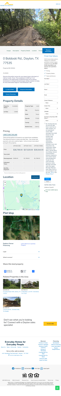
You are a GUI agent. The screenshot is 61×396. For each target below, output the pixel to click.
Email (45, 95)
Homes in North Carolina (43, 346)
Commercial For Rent (43, 356)
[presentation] (4, 35)
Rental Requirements (56, 348)
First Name (47, 78)
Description (16, 50)
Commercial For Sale (43, 353)
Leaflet (29, 209)
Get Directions (35, 177)
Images (9, 50)
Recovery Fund (25, 380)
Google (37, 209)
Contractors (25, 347)
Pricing (40, 50)
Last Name (47, 84)
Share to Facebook (9, 271)
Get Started (56, 343)
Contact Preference (48, 100)
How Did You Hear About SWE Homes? (50, 117)
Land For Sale (43, 358)
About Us (3, 347)
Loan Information (55, 346)
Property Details (25, 50)
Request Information (26, 89)
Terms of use (50, 380)
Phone (46, 89)
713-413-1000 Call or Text (51, 190)
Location (34, 50)
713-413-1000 (50, 323)
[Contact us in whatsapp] (57, 388)
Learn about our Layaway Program (28, 244)
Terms (52, 172)
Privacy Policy (49, 174)
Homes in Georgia (43, 344)
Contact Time (47, 105)
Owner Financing (10, 94)
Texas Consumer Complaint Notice (38, 380)
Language (46, 111)
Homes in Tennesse (43, 349)
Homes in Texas (43, 343)
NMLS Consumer (16, 380)
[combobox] (51, 102)
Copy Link (24, 271)
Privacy (57, 380)
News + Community (11, 347)
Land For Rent (43, 360)
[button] (47, 179)
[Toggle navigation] (58, 4)
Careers (19, 347)
